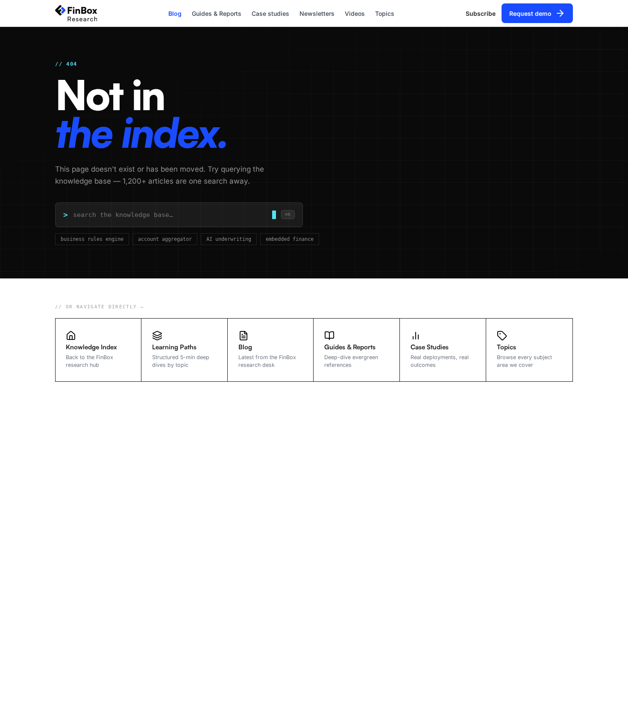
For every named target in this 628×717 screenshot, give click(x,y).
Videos (355, 13)
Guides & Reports (216, 13)
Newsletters (317, 13)
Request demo (530, 13)
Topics (384, 13)
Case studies (270, 13)
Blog (175, 13)
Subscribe (481, 13)
